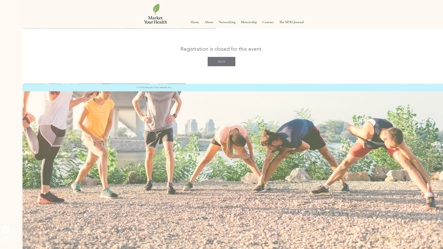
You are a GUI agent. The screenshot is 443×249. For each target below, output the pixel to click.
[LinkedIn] (6, 229)
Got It (221, 61)
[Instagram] (6, 239)
